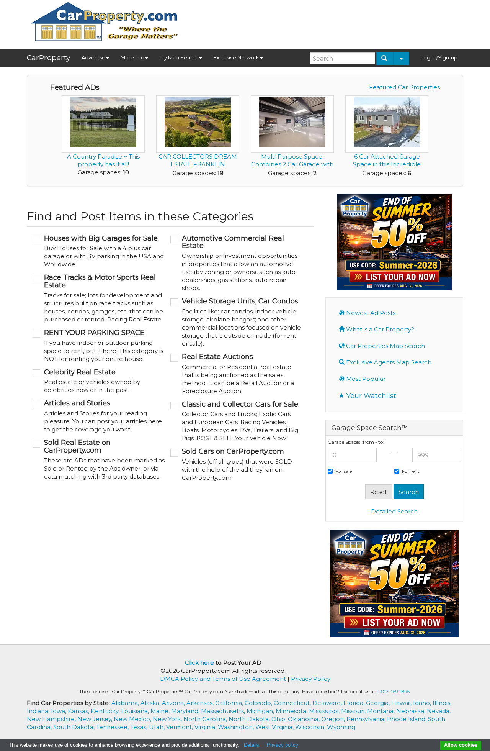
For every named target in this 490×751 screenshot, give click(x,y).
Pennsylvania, (366, 719)
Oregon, (333, 719)
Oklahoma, (304, 719)
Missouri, (354, 711)
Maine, (160, 711)
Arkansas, (200, 703)
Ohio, (279, 719)
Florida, (354, 703)
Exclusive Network (236, 57)
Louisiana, (135, 711)
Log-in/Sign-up (439, 57)
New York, (168, 719)
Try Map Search (179, 57)
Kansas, (79, 711)
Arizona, (174, 703)
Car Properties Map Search (385, 345)
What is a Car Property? (379, 329)
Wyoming (341, 727)
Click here (199, 662)
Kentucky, (106, 711)
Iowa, (59, 711)
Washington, (236, 727)
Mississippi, (325, 711)
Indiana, (39, 711)
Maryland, (186, 711)
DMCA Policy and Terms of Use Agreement (223, 678)
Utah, (157, 727)
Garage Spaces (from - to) (356, 442)
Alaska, (151, 703)
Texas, (139, 727)
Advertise (93, 57)
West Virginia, (275, 727)
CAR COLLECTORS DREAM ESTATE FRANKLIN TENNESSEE (197, 164)
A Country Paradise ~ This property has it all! (103, 160)
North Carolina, (206, 719)
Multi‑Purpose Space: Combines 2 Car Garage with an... (292, 164)
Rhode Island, (407, 719)
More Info (132, 57)
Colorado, (259, 703)
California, (230, 703)
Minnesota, (292, 711)
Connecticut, (293, 703)
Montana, (381, 711)
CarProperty (48, 57)
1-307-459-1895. (393, 691)
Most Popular (365, 378)
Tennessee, (113, 727)
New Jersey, (95, 719)
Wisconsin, (311, 727)
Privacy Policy (310, 678)
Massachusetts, (224, 711)
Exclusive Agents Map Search (388, 362)
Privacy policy (282, 745)
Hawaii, (402, 703)
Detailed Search (394, 511)
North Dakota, (250, 719)
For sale (343, 471)
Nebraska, (411, 711)
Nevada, (439, 711)
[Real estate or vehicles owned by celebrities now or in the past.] (99, 381)
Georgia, (378, 703)
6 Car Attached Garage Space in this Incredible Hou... (387, 164)
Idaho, (423, 703)
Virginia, (206, 727)
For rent (411, 471)
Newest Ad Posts (370, 312)
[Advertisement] (324, 22)
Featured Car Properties (404, 87)
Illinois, (442, 703)
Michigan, (261, 711)
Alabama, (125, 703)
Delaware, (327, 703)
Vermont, (180, 727)
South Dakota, (74, 727)
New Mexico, (133, 719)
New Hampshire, (52, 719)
